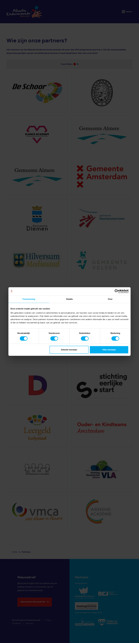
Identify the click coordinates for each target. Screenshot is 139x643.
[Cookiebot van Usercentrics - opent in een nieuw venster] (117, 291)
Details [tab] (69, 299)
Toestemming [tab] (28, 299)
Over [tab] (110, 299)
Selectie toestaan (69, 349)
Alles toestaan (109, 349)
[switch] (54, 338)
